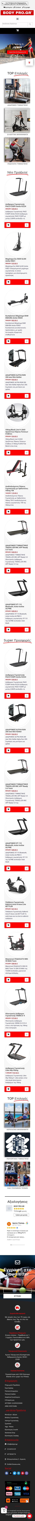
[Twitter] (14, 1473)
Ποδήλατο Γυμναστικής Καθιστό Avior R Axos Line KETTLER (15, 904)
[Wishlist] (27, 225)
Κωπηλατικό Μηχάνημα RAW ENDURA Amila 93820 (16, 317)
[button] (17, 18)
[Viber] (26, 1473)
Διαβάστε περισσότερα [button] (13, 1240)
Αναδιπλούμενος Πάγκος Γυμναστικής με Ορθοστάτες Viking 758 (16, 488)
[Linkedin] (18, 1473)
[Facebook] (6, 1473)
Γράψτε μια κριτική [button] (21, 1215)
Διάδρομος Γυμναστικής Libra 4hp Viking (15, 1069)
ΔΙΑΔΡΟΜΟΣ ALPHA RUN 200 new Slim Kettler (15, 376)
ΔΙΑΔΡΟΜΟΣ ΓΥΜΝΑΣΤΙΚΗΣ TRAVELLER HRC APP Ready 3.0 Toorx (16, 547)
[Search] (30, 24)
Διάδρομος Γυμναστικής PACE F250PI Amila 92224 (15, 205)
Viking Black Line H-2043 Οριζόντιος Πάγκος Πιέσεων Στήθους (16, 432)
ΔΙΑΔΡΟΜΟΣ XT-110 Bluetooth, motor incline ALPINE (14, 606)
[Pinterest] (22, 1473)
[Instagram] (10, 1473)
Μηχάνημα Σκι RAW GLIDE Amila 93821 (15, 260)
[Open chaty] (29, 1516)
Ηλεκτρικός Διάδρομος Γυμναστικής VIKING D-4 (15, 1015)
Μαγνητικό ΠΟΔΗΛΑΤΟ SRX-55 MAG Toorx (16, 960)
